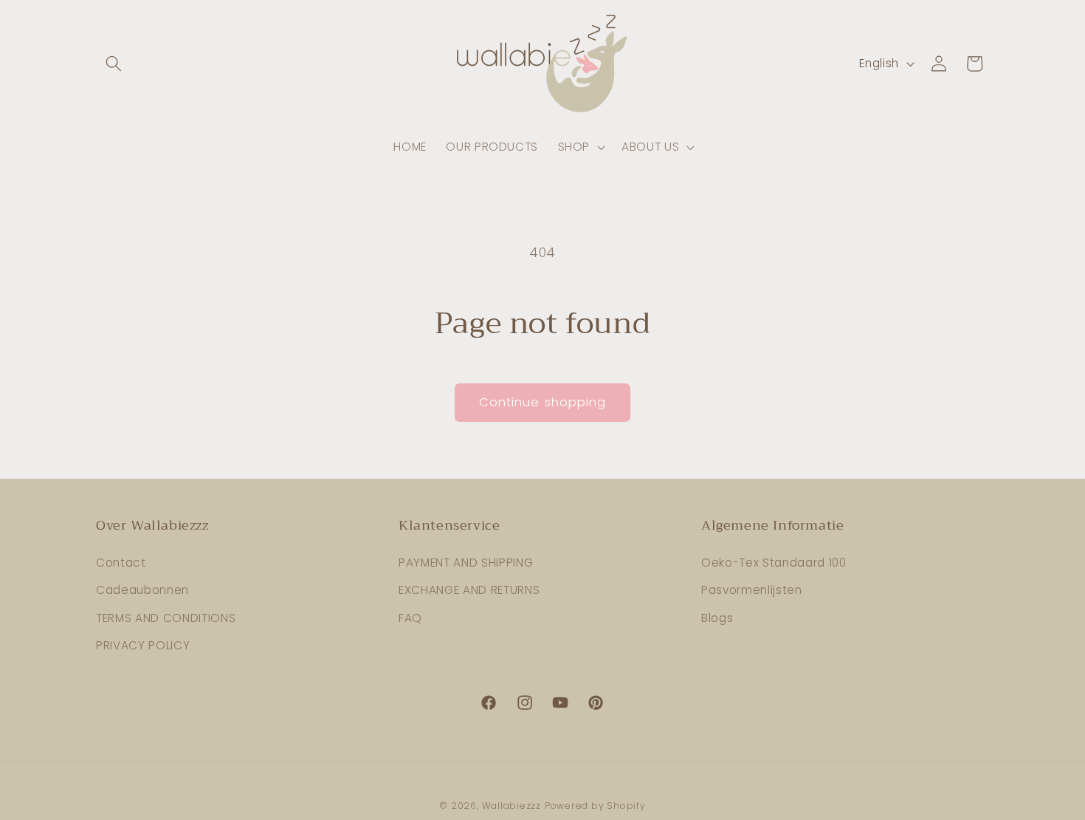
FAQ (410, 618)
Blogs (717, 618)
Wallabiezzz (511, 805)
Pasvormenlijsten (751, 590)
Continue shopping (543, 402)
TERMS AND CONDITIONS (165, 618)
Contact (121, 562)
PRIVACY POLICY (143, 645)
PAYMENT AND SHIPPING (466, 562)
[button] (113, 63)
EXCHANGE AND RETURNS (469, 590)
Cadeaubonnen (142, 590)
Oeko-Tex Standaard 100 (774, 562)
